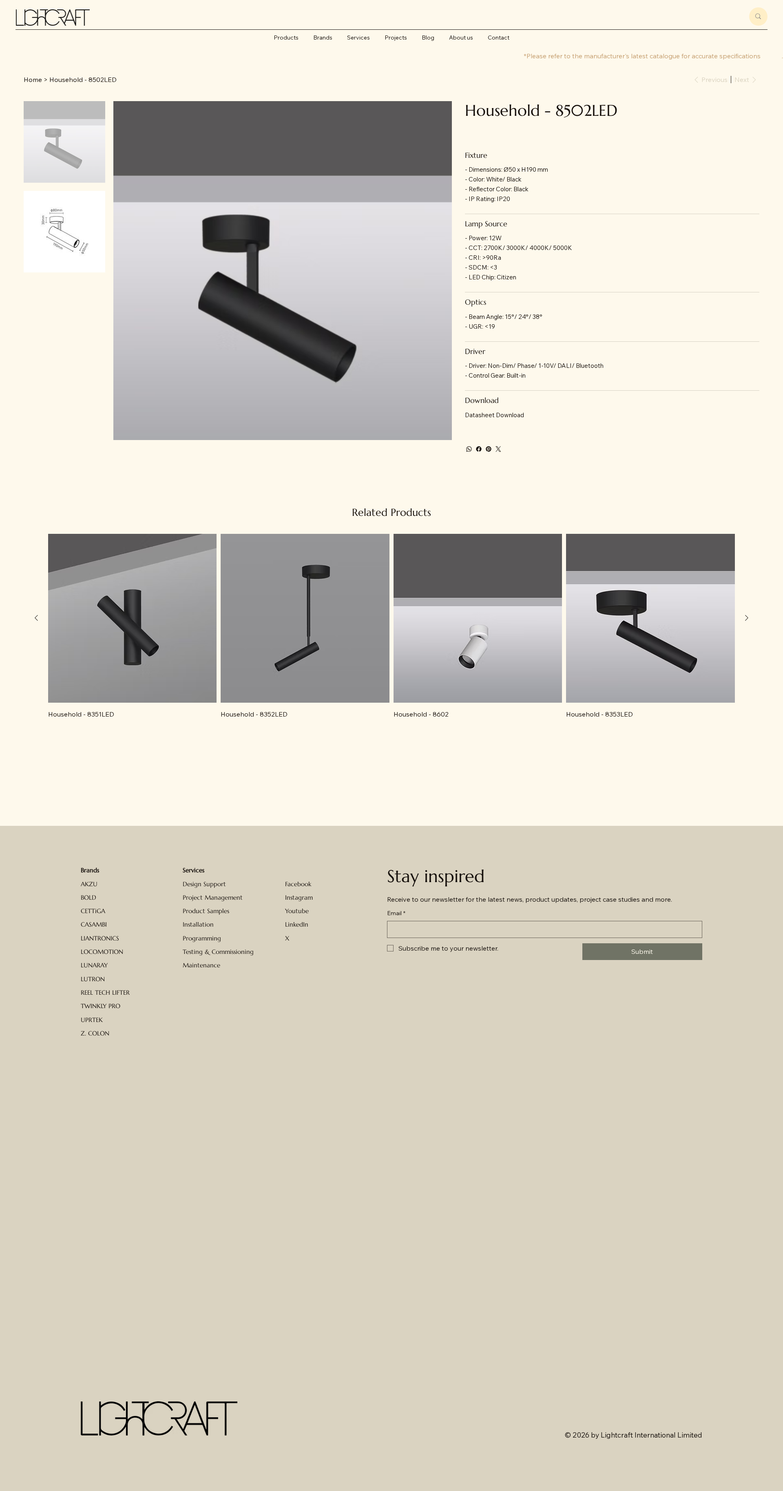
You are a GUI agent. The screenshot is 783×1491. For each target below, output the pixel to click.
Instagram (299, 897)
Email (396, 913)
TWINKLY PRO (100, 1006)
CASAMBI (94, 924)
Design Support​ (204, 884)
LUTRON (93, 979)
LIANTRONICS (100, 938)
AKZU (89, 884)
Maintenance (201, 965)
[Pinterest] (488, 449)
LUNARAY (94, 965)
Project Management (213, 897)
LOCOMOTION (102, 952)
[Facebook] (479, 449)
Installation (198, 924)
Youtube (297, 911)
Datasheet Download (494, 415)
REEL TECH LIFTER (105, 992)
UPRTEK (92, 1020)
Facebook (298, 884)
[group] (391, 626)
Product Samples (206, 911)
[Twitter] (498, 449)
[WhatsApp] (469, 449)
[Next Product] (747, 618)
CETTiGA (93, 911)
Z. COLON (95, 1033)
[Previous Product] (36, 618)
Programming (202, 938)
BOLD (88, 897)
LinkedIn (296, 924)
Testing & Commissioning (218, 952)
